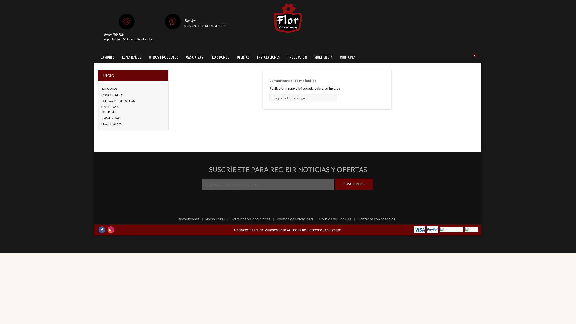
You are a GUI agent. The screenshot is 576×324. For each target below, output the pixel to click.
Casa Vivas (194, 57)
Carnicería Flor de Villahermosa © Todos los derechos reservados (288, 229)
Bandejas (109, 106)
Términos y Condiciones (251, 219)
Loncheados (132, 57)
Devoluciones (188, 219)
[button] (461, 57)
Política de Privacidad (295, 219)
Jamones (108, 57)
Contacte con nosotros (376, 219)
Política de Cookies (335, 219)
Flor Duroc (220, 57)
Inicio (108, 75)
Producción (297, 57)
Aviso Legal (215, 219)
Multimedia (324, 57)
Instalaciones (268, 57)
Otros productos (164, 57)
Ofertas (243, 57)
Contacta (347, 57)
